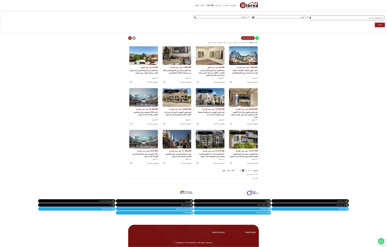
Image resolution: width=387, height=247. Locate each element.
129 (228, 170)
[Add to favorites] (231, 82)
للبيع (202, 5)
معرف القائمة (253, 42)
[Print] (257, 38)
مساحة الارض (212, 42)
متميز (225, 42)
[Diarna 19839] (249, 5)
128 (232, 170)
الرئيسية (233, 5)
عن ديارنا (218, 5)
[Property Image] (243, 55)
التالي (223, 170)
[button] (381, 241)
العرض (220, 42)
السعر (235, 42)
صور (230, 42)
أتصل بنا (225, 5)
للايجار (197, 5)
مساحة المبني (242, 42)
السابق (256, 170)
